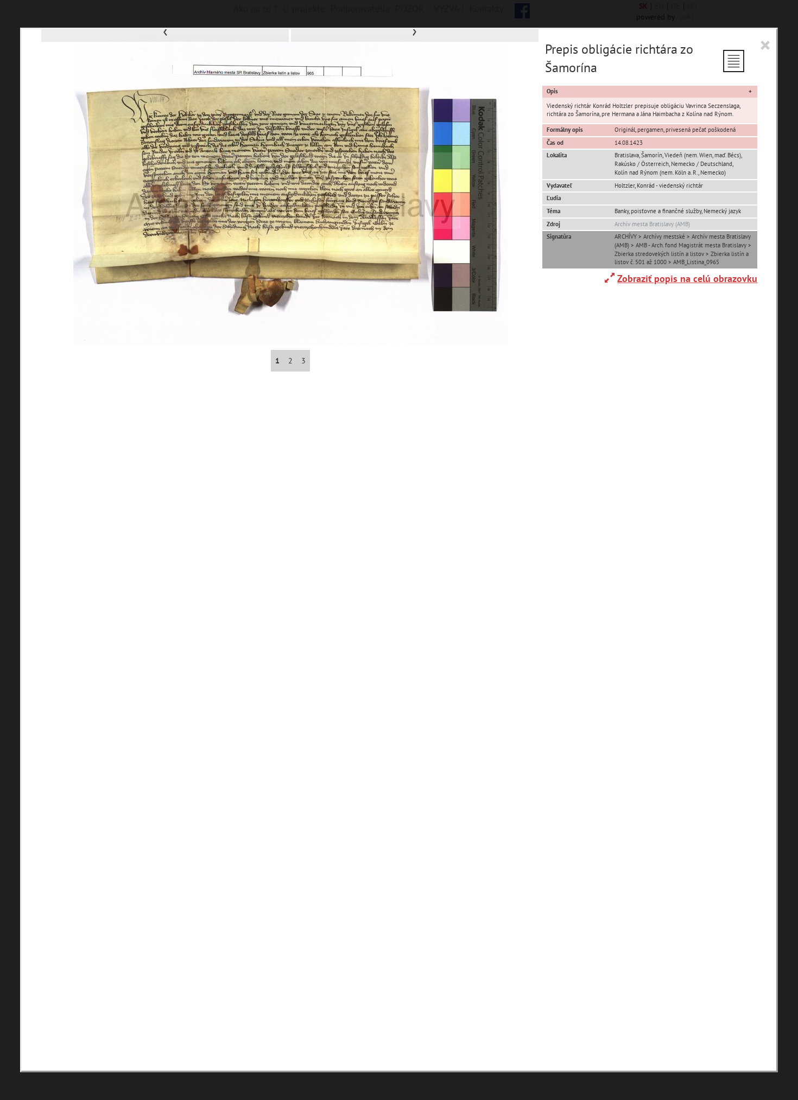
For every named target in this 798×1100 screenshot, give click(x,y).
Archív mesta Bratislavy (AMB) (652, 224)
